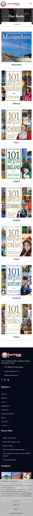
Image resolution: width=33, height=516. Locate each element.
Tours (3, 402)
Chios (16, 143)
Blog (3, 418)
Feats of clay (7, 446)
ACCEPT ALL (16, 501)
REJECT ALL (16, 505)
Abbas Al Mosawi (9, 438)
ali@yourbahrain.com (11, 375)
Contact (4, 425)
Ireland (16, 181)
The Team (5, 422)
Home (3, 394)
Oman (16, 259)
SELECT (16, 509)
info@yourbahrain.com (12, 371)
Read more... (25, 49)
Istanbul (16, 220)
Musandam (16, 65)
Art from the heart (9, 460)
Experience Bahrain (7, 414)
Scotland (16, 298)
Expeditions (5, 406)
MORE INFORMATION (16, 513)
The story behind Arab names (13, 450)
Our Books (5, 410)
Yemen (16, 337)
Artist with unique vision (11, 442)
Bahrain (16, 104)
